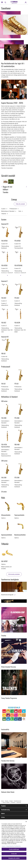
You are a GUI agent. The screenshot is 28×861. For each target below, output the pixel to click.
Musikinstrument (17, 801)
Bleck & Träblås (6, 802)
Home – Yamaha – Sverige (7, 801)
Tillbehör (3, 213)
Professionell (13, 209)
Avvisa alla (14, 853)
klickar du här (10, 842)
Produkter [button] (3, 806)
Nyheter (3, 813)
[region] (14, 840)
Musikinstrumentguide (7, 595)
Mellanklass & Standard (7, 211)
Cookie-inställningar (14, 849)
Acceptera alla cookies (14, 858)
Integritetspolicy (10, 846)
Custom (3, 209)
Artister (3, 817)
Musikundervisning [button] (5, 810)
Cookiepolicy (17, 846)
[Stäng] (26, 821)
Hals (19, 211)
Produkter (13, 802)
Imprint (3, 846)
